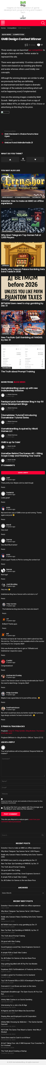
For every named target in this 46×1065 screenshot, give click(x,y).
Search (42, 835)
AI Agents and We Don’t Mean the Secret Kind (17, 1011)
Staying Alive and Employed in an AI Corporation (18, 1016)
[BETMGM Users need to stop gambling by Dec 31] (23, 288)
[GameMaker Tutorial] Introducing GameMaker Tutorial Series (19, 416)
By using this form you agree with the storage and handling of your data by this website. (23, 808)
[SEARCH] (43, 23)
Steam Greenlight (22, 197)
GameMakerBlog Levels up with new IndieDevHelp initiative (19, 389)
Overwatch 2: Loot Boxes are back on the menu (18, 986)
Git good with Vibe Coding (10, 870)
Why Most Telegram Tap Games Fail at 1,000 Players (21, 236)
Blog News (19, 382)
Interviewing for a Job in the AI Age (14, 1005)
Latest (23, 18)
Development (7, 231)
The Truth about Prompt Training (18, 371)
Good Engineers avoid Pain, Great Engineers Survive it (20, 874)
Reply (3, 487)
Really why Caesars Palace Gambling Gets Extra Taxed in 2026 (23, 270)
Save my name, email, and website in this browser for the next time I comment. (21, 802)
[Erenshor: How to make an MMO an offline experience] (23, 186)
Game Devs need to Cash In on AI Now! (15, 1038)
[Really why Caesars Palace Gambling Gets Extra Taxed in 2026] (23, 254)
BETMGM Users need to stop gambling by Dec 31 (22, 304)
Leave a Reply (23, 473)
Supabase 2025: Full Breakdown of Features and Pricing (21, 969)
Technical (36, 197)
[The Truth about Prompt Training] (23, 356)
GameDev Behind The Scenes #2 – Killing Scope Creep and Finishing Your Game (22, 454)
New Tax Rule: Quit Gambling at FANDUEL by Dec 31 (22, 338)
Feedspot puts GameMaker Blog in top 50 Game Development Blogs (22, 403)
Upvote (10, 159)
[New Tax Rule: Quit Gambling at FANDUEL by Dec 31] (23, 322)
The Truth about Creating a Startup (14, 1051)
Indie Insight (7, 197)
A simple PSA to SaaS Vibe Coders (14, 877)
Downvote (35, 159)
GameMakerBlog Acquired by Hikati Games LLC (19, 430)
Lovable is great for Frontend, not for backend (18, 975)
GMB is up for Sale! (10, 442)
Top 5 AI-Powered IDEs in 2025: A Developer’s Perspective (22, 981)
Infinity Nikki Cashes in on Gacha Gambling (16, 1000)
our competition (36, 50)
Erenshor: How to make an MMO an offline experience (22, 202)
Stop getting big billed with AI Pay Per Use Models (19, 964)
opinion (5, 265)
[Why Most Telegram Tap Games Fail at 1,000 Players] (23, 220)
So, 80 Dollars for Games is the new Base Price (18, 880)
